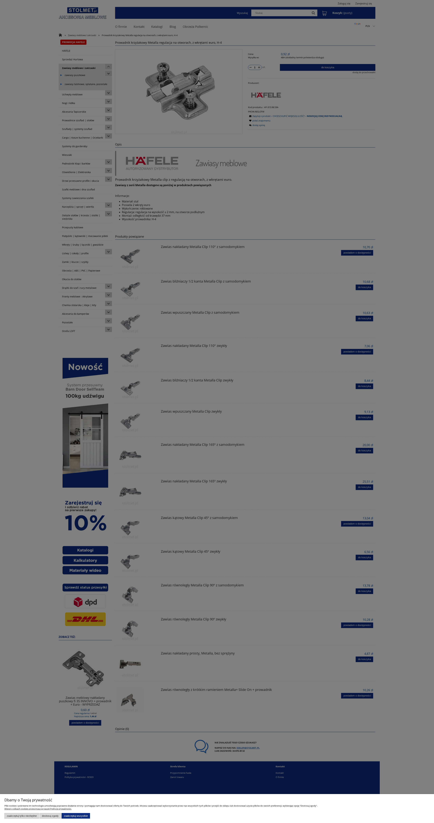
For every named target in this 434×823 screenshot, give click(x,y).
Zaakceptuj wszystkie (76, 815)
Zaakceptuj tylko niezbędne (22, 815)
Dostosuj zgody (50, 815)
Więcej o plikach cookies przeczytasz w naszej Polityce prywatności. (38, 808)
